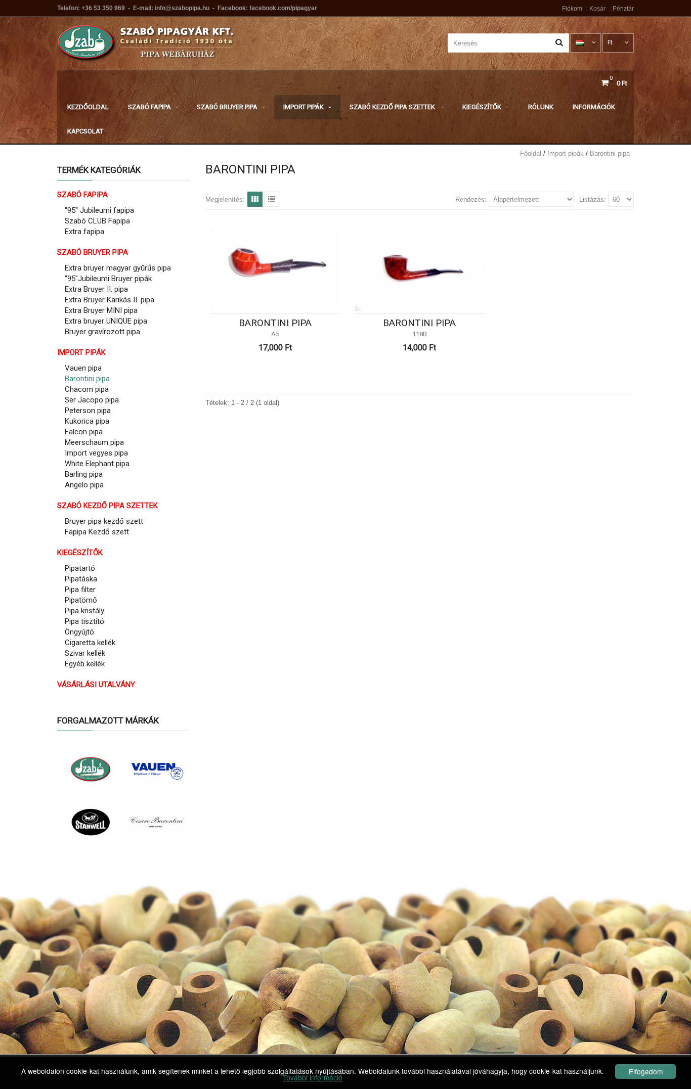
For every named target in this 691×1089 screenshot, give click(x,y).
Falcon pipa (84, 431)
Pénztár (623, 9)
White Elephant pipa (97, 463)
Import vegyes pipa (96, 453)
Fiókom (572, 9)
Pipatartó (80, 568)
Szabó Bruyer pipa (227, 107)
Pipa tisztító (84, 621)
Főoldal (530, 153)
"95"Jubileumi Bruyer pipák (108, 278)
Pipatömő (81, 600)
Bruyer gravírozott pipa (102, 331)
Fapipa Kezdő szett (97, 531)
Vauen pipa (83, 368)
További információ (312, 1077)
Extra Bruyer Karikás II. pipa (109, 299)
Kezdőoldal (88, 107)
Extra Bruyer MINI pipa (101, 310)
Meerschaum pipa (94, 442)
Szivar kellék (85, 653)
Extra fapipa (84, 231)
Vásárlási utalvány (96, 684)
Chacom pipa (87, 389)
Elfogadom (646, 1071)
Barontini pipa (610, 153)
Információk (594, 107)
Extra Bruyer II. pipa (96, 289)
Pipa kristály (84, 610)
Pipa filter (80, 589)
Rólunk (540, 107)
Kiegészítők (481, 107)
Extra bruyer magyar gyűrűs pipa (118, 268)
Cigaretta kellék (90, 642)
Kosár (597, 9)
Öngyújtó (79, 632)
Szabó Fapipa (149, 107)
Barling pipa (84, 474)
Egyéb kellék (85, 663)
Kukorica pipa (87, 421)
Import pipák (303, 107)
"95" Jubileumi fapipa (99, 210)
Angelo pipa (84, 484)
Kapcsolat (85, 131)
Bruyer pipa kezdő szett (104, 521)
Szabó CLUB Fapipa (97, 220)
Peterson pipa (88, 410)
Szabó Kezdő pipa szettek (393, 107)
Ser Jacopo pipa (92, 399)
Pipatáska (81, 578)
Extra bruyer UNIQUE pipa (106, 321)
